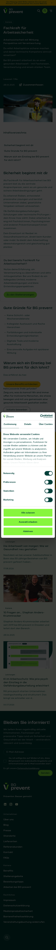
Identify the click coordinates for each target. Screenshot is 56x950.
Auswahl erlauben (28, 522)
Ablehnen (28, 531)
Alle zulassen (28, 512)
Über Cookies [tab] (46, 424)
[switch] (49, 482)
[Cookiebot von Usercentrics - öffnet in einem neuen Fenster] (40, 416)
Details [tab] (27, 424)
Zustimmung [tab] (10, 424)
